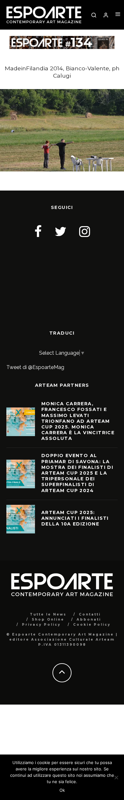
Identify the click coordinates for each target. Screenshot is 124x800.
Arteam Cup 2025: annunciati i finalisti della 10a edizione (75, 518)
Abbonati (89, 619)
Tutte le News (48, 614)
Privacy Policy (41, 625)
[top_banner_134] (62, 40)
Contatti (90, 614)
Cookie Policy (92, 625)
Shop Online (48, 619)
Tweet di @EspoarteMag (35, 367)
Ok (62, 790)
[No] (116, 777)
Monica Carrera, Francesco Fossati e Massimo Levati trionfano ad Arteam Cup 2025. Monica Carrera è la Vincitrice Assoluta (77, 421)
